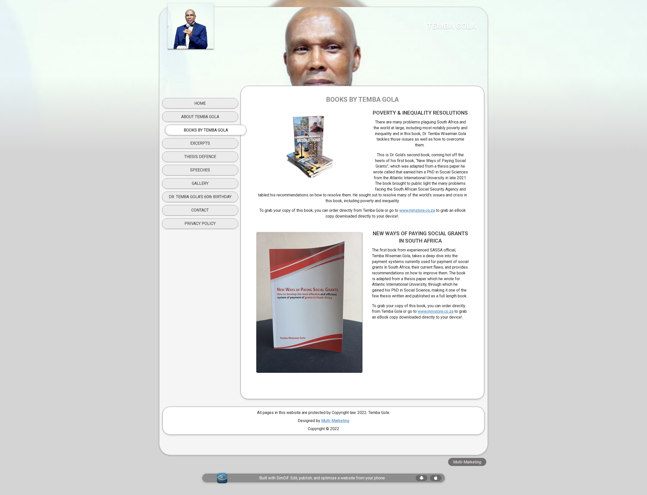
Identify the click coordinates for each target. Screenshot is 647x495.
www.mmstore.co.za (417, 210)
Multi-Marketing (335, 420)
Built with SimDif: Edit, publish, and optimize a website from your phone (322, 478)
